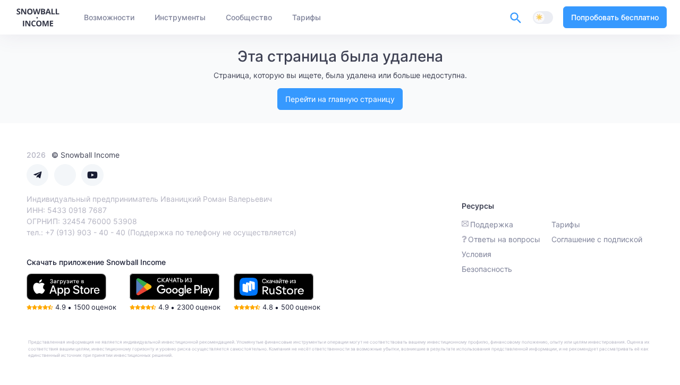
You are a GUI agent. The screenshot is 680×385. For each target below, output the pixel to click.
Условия (476, 254)
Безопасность (487, 268)
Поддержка (491, 224)
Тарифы (565, 224)
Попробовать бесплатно (615, 17)
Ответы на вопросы (504, 239)
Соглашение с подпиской (596, 239)
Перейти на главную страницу (340, 99)
